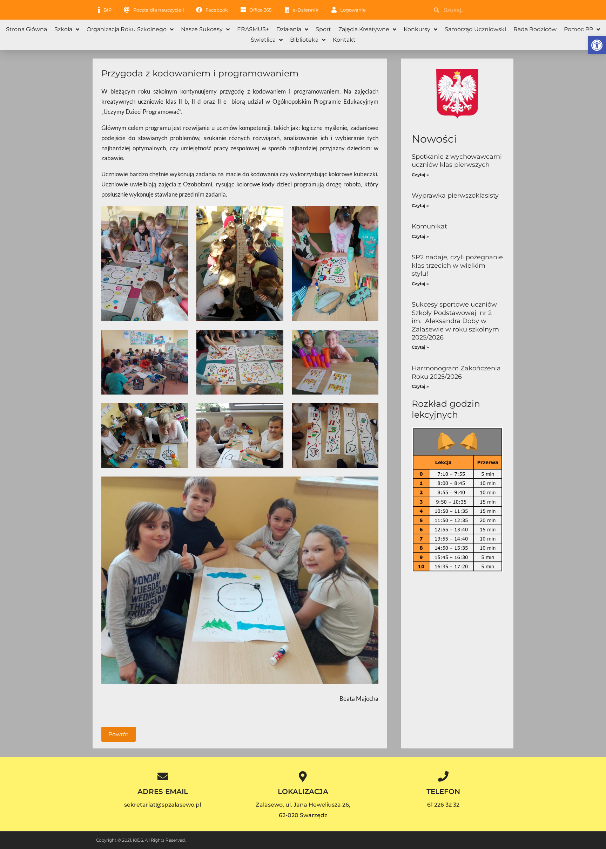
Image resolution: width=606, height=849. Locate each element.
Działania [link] (288, 29)
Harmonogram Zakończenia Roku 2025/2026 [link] (456, 372)
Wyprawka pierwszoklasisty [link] (455, 195)
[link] (597, 45)
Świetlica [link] (263, 39)
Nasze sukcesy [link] (202, 29)
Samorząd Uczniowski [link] (475, 29)
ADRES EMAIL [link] (162, 791)
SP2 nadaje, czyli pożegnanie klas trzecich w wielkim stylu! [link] (457, 265)
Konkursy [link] (417, 29)
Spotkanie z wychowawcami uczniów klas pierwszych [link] (457, 161)
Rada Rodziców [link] (535, 29)
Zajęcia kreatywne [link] (363, 29)
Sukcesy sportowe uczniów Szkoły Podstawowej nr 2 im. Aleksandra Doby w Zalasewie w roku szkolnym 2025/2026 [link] (455, 321)
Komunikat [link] (429, 226)
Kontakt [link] (344, 39)
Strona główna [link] (26, 29)
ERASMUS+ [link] (253, 29)
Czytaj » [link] (420, 174)
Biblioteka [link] (304, 39)
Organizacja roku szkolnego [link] (127, 29)
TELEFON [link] (443, 791)
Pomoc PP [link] (578, 29)
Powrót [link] (118, 734)
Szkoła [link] (63, 29)
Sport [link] (323, 29)
